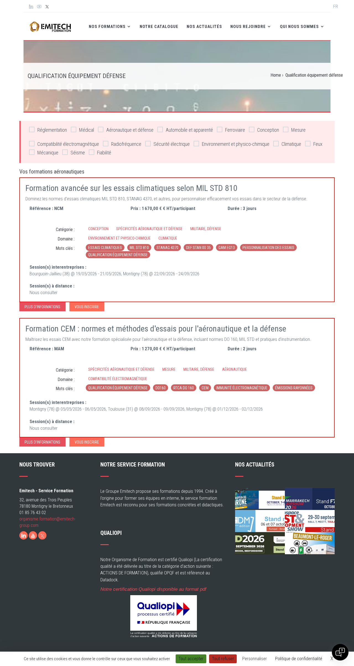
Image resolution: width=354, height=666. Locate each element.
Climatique (291, 144)
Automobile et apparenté (189, 130)
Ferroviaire (235, 130)
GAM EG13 (226, 247)
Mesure (298, 130)
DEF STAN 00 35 (198, 247)
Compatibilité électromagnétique (68, 144)
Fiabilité (104, 153)
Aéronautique (234, 369)
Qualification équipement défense (118, 255)
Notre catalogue (159, 26)
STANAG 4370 (167, 247)
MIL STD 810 (139, 247)
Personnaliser (254, 658)
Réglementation (52, 130)
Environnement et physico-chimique (235, 144)
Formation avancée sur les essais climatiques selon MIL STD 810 (131, 188)
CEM (205, 388)
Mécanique (47, 153)
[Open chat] (340, 652)
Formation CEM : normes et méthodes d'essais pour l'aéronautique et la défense (155, 328)
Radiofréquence (126, 144)
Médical (86, 130)
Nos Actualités (204, 26)
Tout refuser (223, 658)
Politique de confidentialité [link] (298, 658)
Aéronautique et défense (129, 130)
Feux (317, 144)
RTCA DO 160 (183, 388)
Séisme (78, 153)
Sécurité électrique (171, 144)
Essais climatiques (105, 247)
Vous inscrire (87, 307)
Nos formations (108, 26)
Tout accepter (191, 658)
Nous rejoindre (248, 26)
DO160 (160, 388)
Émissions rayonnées (294, 388)
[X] (42, 535)
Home (275, 75)
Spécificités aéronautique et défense (149, 229)
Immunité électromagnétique (241, 388)
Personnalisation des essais (268, 247)
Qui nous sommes (300, 26)
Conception (268, 130)
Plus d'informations (42, 307)
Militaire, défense (205, 229)
